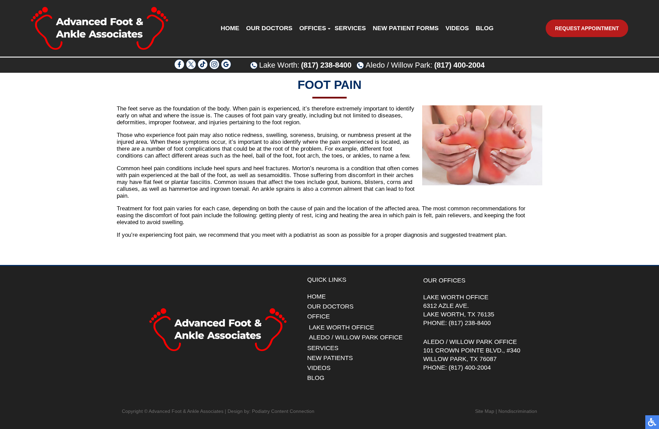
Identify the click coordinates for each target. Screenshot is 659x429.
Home (230, 28)
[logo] (99, 28)
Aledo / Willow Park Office (356, 337)
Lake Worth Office (341, 327)
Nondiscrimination (517, 411)
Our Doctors (269, 28)
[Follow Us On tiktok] (203, 67)
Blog (485, 28)
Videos (457, 28)
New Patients (330, 358)
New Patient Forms (406, 28)
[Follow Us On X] (191, 67)
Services (350, 28)
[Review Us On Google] (226, 67)
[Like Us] (179, 67)
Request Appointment (587, 28)
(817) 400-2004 (459, 65)
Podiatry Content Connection (283, 411)
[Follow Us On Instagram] (214, 67)
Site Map (484, 411)
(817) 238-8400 (326, 65)
